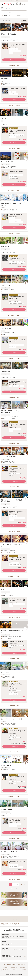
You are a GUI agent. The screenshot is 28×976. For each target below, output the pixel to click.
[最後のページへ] (24, 884)
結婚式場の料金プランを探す (6, 924)
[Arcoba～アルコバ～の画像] (14, 279)
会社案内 (4, 964)
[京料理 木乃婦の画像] (14, 73)
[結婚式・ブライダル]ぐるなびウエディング (9, 923)
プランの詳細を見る (14, 60)
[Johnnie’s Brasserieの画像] (14, 803)
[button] (14, 52)
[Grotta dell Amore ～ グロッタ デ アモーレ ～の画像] (14, 539)
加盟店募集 (22, 967)
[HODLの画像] (14, 583)
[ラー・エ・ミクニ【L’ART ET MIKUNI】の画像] (14, 666)
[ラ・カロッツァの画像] (14, 240)
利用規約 (9, 964)
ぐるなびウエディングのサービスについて (10, 969)
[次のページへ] (21, 884)
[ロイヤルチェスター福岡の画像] (14, 156)
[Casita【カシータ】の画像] (14, 365)
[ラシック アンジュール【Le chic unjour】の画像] (14, 713)
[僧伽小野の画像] (14, 112)
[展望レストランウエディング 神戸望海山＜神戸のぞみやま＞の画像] (14, 494)
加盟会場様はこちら (15, 967)
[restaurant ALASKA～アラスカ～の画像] (14, 451)
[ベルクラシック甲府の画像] (14, 322)
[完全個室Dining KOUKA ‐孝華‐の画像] (14, 846)
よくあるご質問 (23, 969)
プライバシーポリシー (21, 964)
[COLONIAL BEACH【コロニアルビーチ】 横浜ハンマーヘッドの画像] (14, 405)
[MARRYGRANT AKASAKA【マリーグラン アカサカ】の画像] (14, 197)
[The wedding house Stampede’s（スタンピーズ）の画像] (14, 624)
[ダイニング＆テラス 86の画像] (14, 759)
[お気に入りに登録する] (25, 30)
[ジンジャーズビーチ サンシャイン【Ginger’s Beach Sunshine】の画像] (14, 27)
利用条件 (13, 964)
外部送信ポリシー (6, 967)
